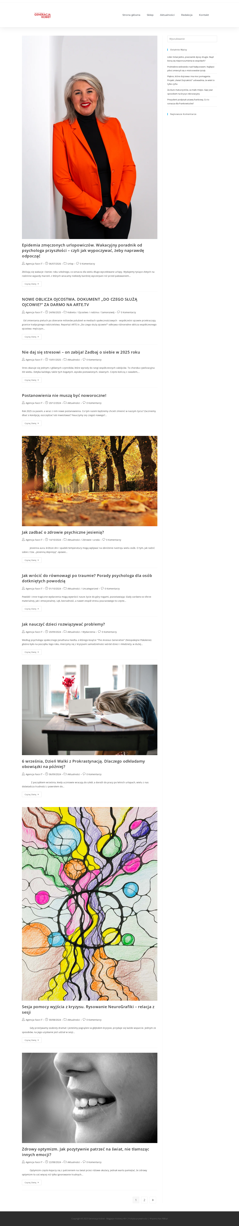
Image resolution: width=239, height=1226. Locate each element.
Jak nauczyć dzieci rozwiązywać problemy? (63, 624)
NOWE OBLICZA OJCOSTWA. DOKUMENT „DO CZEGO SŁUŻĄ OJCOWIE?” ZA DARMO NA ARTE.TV (79, 301)
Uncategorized (90, 588)
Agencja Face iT (34, 263)
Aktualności (167, 14)
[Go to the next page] (153, 1200)
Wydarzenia (88, 631)
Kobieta (71, 312)
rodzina (95, 312)
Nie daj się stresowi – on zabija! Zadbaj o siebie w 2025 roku (81, 352)
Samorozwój (107, 312)
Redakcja (187, 14)
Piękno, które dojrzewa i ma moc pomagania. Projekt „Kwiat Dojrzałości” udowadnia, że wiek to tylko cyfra (191, 80)
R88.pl (165, 1218)
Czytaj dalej (33, 283)
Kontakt (204, 14)
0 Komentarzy (87, 263)
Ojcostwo (83, 312)
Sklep (150, 14)
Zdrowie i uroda (91, 539)
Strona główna (131, 14)
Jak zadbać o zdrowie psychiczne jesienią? (63, 532)
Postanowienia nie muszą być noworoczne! (64, 395)
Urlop (70, 263)
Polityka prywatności (137, 1218)
